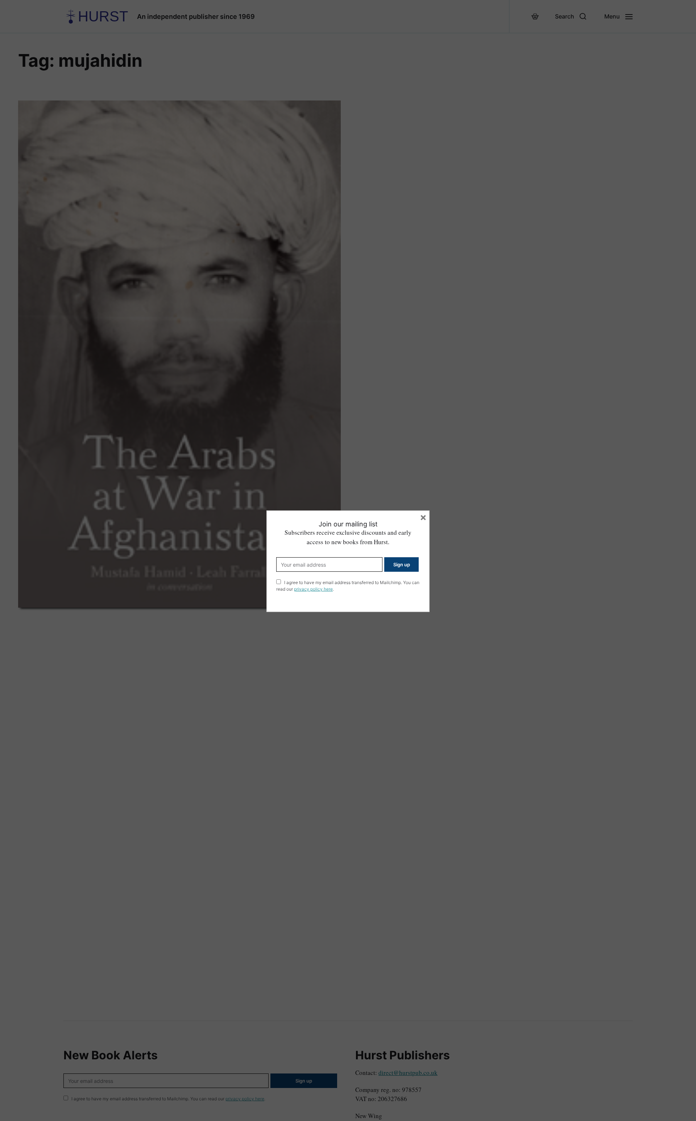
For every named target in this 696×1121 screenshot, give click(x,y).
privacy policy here (313, 589)
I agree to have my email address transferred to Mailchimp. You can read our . (347, 586)
